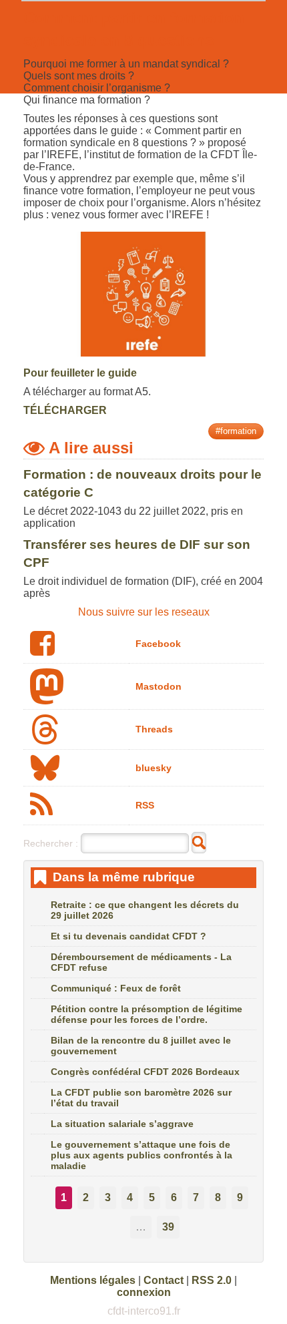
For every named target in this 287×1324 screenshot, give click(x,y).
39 (168, 1227)
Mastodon (158, 686)
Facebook (158, 643)
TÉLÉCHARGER (65, 410)
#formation (236, 431)
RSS (144, 805)
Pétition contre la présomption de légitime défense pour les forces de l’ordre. (146, 1014)
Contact (164, 1280)
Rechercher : (50, 843)
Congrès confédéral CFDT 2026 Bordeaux (145, 1071)
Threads (154, 729)
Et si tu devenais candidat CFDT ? (128, 936)
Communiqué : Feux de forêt (116, 988)
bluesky (153, 767)
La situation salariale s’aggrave (122, 1123)
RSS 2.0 (212, 1280)
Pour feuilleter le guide (80, 373)
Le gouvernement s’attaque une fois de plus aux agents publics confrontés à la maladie (141, 1155)
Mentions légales (92, 1280)
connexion (144, 1292)
